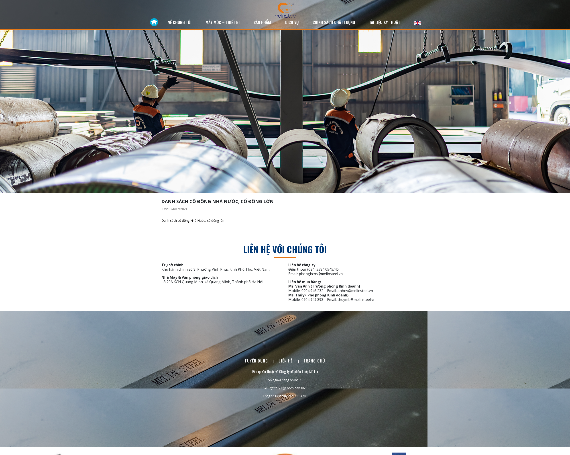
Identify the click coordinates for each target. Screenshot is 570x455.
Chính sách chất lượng (334, 22)
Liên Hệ (286, 361)
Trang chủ (314, 361)
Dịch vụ (292, 22)
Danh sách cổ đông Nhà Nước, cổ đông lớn (192, 220)
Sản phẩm (262, 22)
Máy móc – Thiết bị (223, 22)
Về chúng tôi (179, 22)
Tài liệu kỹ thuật (384, 22)
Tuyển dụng (257, 361)
